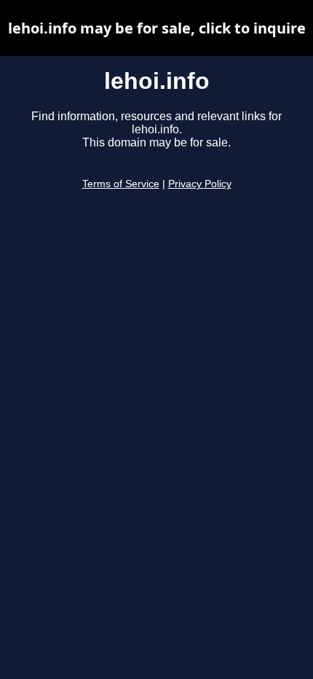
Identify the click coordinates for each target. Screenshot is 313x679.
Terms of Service (120, 183)
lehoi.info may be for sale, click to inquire (157, 28)
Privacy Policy (199, 183)
